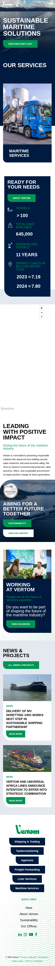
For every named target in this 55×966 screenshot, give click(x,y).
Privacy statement (28, 957)
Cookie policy (18, 961)
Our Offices (29, 926)
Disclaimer (43, 957)
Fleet (29, 908)
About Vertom (29, 914)
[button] (50, 3)
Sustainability (29, 920)
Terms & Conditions (34, 961)
